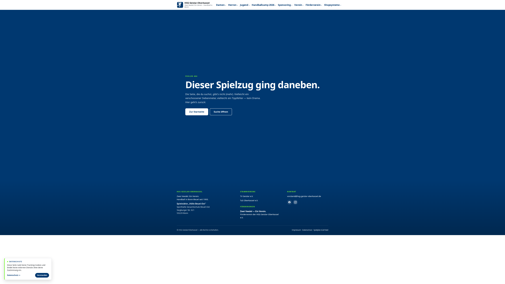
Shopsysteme (332, 4)
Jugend (244, 4)
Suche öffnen (221, 111)
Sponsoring (284, 4)
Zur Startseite (196, 111)
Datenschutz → (13, 275)
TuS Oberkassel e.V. (249, 200)
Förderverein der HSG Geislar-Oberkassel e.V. (259, 214)
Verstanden (42, 275)
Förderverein (313, 4)
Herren (232, 4)
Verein (298, 4)
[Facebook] (289, 202)
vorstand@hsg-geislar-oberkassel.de (304, 196)
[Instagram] (295, 202)
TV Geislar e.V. (246, 196)
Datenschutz (307, 230)
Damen (220, 4)
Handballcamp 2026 (263, 4)
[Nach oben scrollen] (497, 278)
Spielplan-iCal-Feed (321, 230)
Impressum (296, 230)
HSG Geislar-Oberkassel (197, 3)
